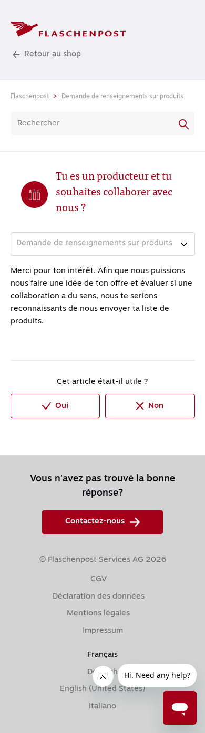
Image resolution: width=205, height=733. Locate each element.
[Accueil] (68, 29)
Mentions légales (98, 613)
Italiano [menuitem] (102, 706)
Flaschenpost (30, 96)
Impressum (103, 631)
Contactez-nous (95, 522)
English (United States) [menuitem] (102, 689)
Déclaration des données (99, 597)
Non (155, 406)
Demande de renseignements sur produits (122, 96)
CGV (98, 579)
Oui (61, 406)
